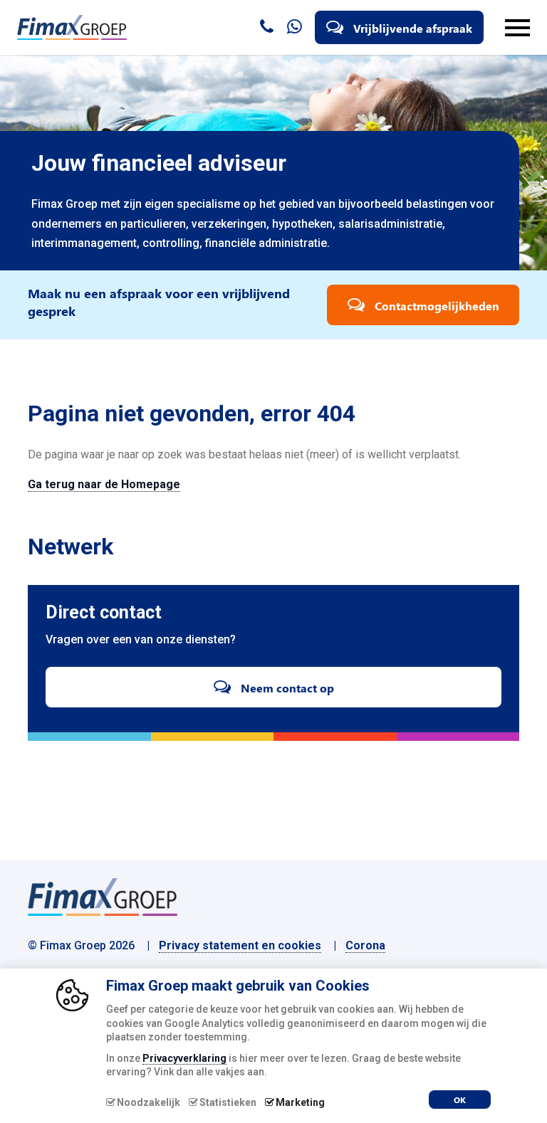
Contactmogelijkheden (435, 305)
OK (460, 1099)
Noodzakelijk (148, 1102)
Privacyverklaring (184, 1058)
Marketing (300, 1102)
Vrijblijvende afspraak (411, 28)
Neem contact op (286, 687)
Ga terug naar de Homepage (104, 484)
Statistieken (227, 1102)
